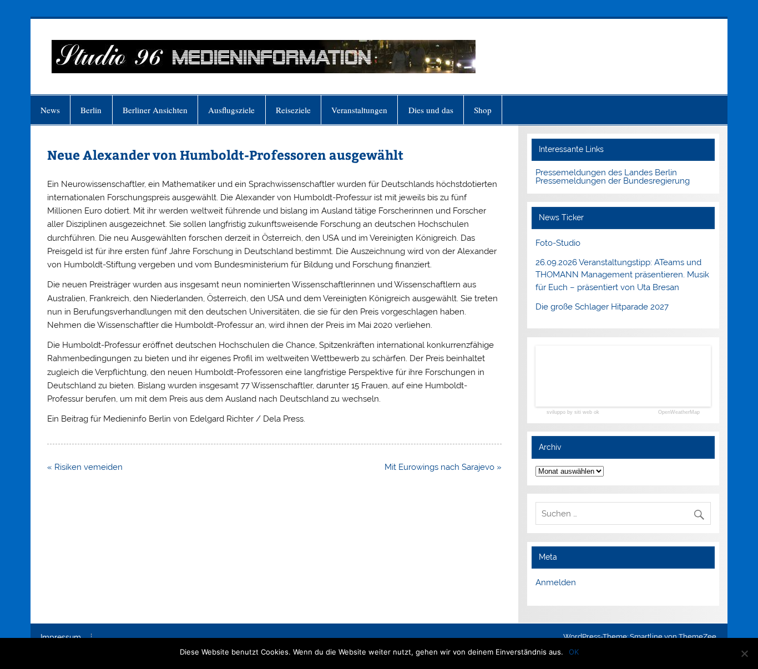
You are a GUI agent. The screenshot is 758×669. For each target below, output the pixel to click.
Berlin (91, 109)
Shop (483, 109)
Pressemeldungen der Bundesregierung (612, 181)
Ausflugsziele (231, 109)
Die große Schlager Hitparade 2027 (602, 307)
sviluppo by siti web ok (573, 412)
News (50, 109)
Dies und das (430, 109)
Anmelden (555, 582)
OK (574, 651)
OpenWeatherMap (679, 412)
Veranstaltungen (359, 109)
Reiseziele (293, 109)
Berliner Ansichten (155, 109)
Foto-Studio (557, 243)
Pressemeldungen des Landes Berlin (606, 173)
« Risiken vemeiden (85, 467)
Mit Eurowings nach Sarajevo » (443, 467)
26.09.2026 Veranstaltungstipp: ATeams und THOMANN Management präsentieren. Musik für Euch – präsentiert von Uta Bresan (622, 275)
